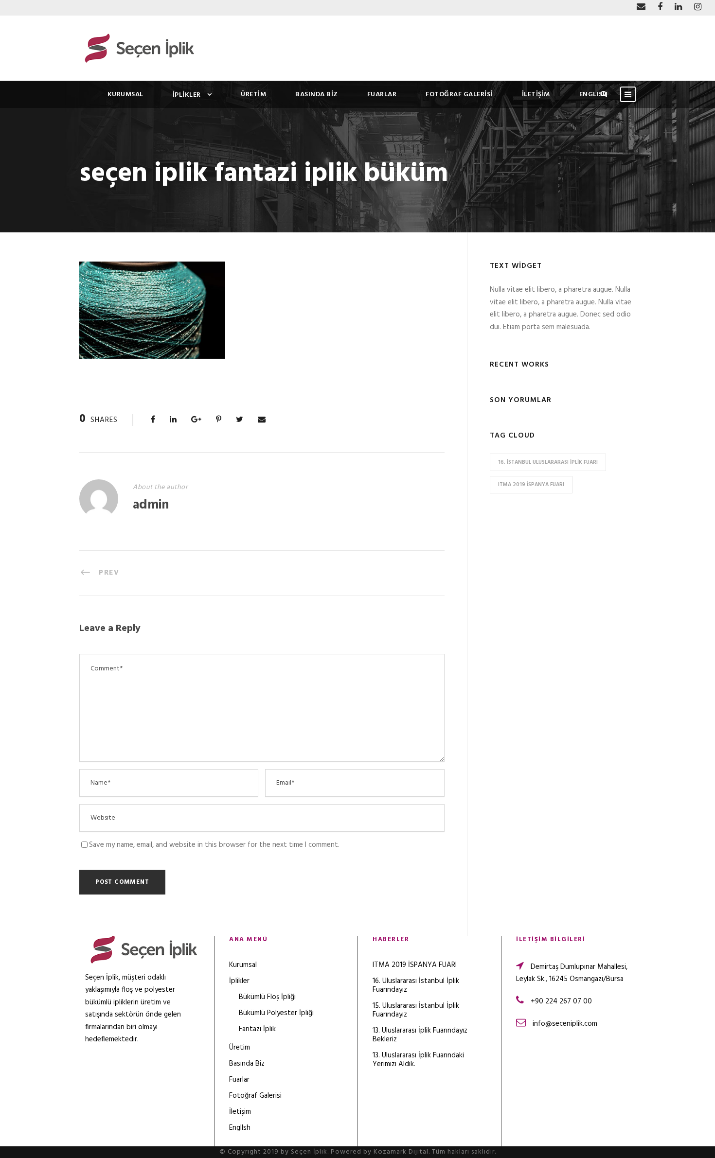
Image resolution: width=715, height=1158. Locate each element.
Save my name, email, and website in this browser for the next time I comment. (214, 845)
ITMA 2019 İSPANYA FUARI (531, 484)
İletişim (536, 94)
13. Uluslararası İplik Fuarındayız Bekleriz (420, 1035)
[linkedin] (678, 7)
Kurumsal (125, 94)
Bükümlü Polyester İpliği (276, 1013)
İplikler (187, 95)
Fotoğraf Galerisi (459, 94)
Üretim (253, 94)
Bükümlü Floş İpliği (267, 997)
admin (151, 505)
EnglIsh (593, 94)
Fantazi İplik (257, 1029)
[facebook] (660, 7)
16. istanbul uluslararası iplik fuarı (548, 462)
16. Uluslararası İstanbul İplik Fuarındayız (416, 985)
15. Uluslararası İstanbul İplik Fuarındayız (416, 1010)
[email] (641, 7)
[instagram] (697, 7)
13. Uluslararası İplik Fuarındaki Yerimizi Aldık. (418, 1060)
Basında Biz (316, 94)
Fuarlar (382, 94)
